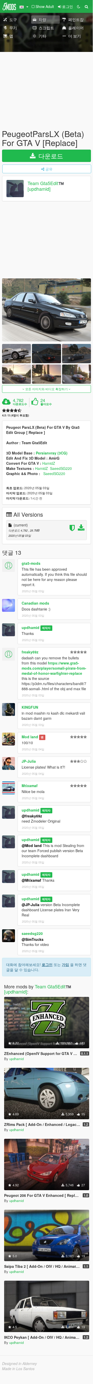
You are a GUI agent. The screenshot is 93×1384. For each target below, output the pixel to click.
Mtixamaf (30, 785)
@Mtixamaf (31, 880)
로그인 (47, 964)
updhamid (30, 627)
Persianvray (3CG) (51, 453)
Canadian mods (35, 603)
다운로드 (50, 155)
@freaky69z (32, 815)
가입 (65, 964)
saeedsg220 (32, 933)
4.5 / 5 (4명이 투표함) (15, 415)
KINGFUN (30, 707)
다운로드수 (20, 404)
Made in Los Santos (18, 1368)
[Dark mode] (78, 6)
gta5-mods (31, 563)
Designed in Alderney (19, 1363)
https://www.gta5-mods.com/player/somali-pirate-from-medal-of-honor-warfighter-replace (54, 668)
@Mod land (32, 845)
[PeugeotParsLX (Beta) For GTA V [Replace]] (46, 309)
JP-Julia (29, 761)
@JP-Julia (30, 904)
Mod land (30, 736)
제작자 (46, 628)
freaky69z (30, 651)
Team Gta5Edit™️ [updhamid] (46, 186)
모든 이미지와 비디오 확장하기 (46, 389)
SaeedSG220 (61, 468)
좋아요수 (46, 404)
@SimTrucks (33, 939)
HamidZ (48, 463)
